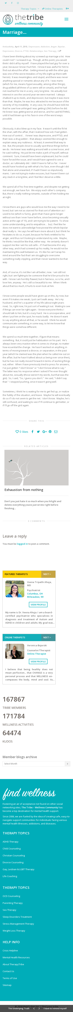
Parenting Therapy (13, 903)
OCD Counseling (11, 896)
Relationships (36, 51)
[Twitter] (6, 3)
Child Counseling (12, 848)
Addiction (45, 46)
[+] (36, 467)
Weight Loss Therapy (14, 930)
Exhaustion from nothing (23, 490)
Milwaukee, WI (35, 596)
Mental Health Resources (16, 957)
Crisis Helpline (10, 950)
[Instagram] (18, 3)
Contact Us (8, 971)
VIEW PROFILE (38, 604)
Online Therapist (36, 653)
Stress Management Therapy (18, 923)
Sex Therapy (50, 51)
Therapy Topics (29, 8)
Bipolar (61, 46)
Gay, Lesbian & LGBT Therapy (18, 869)
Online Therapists (53, 8)
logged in (22, 543)
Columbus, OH (35, 593)
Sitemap (7, 985)
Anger (54, 46)
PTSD (26, 51)
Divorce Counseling (13, 862)
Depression (34, 46)
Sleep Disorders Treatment (17, 916)
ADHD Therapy (10, 841)
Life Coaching (10, 876)
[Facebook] (12, 3)
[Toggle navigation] (66, 19)
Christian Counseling (14, 855)
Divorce (18, 51)
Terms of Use (10, 978)
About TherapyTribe (13, 964)
